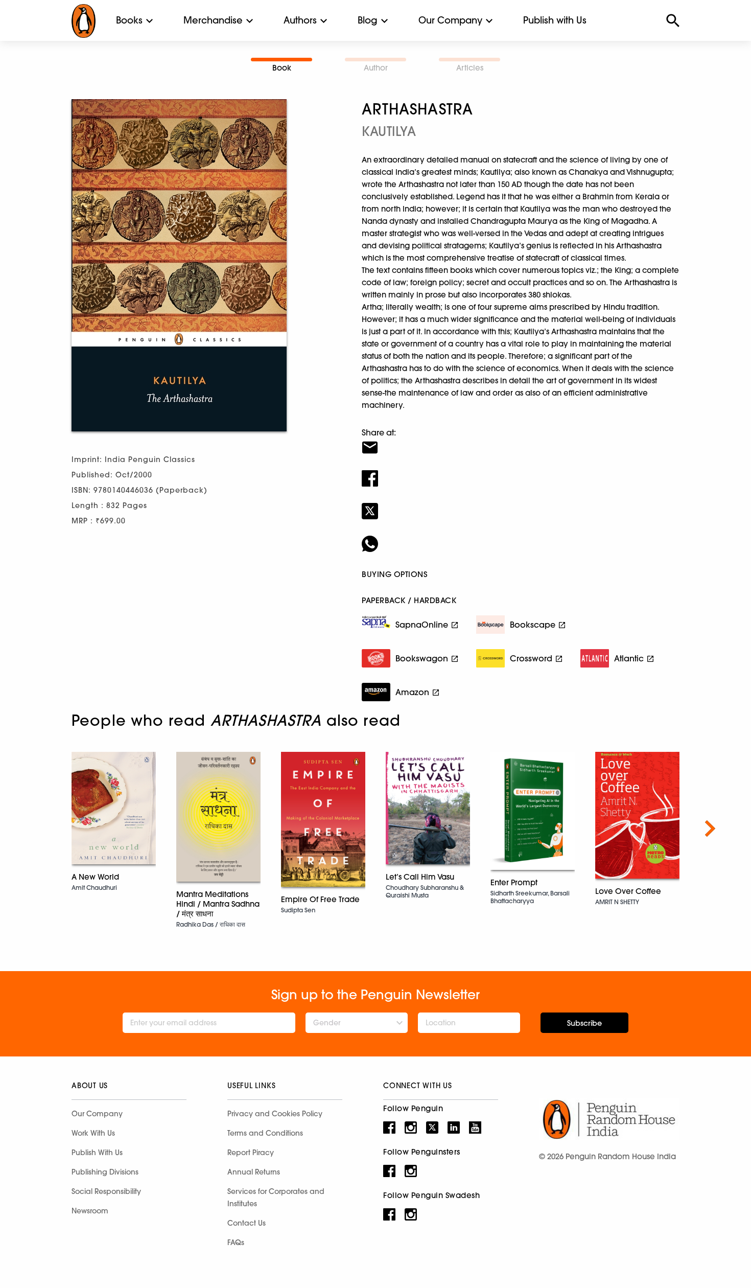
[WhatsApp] (520, 537)
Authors (300, 20)
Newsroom (90, 1210)
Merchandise (213, 20)
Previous (41, 828)
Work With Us (93, 1133)
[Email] (520, 441)
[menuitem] (129, 20)
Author (376, 68)
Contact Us (246, 1223)
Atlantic (629, 658)
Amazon (412, 692)
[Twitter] (520, 504)
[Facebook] (520, 472)
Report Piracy (250, 1152)
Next (710, 828)
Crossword (531, 658)
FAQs (235, 1242)
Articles (469, 68)
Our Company (450, 20)
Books (129, 20)
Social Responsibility (106, 1191)
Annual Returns (253, 1172)
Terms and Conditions (265, 1133)
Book (281, 68)
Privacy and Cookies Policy (274, 1113)
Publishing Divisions (105, 1172)
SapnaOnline (421, 624)
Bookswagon (421, 658)
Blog (368, 20)
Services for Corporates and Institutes (275, 1197)
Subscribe (584, 1023)
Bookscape (532, 624)
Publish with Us (554, 20)
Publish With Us (97, 1152)
